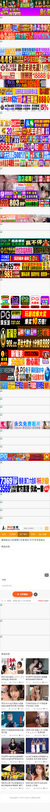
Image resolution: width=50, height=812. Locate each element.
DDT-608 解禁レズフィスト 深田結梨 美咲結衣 (12, 678)
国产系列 (23, 534)
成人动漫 (42, 534)
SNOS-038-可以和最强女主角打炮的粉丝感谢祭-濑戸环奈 (12, 785)
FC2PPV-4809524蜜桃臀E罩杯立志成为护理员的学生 (12, 757)
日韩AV (13, 534)
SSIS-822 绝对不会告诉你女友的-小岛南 (36, 784)
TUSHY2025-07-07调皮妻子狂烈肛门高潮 (36, 704)
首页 (4, 534)
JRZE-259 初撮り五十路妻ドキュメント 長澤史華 (37, 731)
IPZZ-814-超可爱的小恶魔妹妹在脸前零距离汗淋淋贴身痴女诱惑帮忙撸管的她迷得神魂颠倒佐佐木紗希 (12, 707)
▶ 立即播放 (22, 594)
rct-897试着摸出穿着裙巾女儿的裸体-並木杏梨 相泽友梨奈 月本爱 (37, 758)
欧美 (33, 534)
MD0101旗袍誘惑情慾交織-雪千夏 (12, 731)
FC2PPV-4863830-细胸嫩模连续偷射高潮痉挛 (36, 678)
